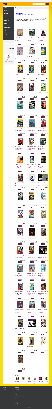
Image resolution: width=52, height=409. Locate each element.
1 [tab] (28, 383)
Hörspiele (5, 30)
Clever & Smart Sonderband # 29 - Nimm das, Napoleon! (20, 92)
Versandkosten (23, 97)
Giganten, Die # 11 (29, 37)
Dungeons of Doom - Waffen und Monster (31, 74)
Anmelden (11, 48)
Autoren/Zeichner (6, 20)
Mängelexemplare (6, 13)
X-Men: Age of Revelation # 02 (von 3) (20, 183)
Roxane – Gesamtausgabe (42, 200)
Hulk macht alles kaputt (18, 345)
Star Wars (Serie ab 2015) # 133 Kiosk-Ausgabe (31, 92)
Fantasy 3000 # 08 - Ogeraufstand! (20, 128)
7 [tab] (34, 383)
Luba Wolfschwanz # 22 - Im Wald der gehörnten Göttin (31, 146)
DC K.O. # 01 (40, 164)
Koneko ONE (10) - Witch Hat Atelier (31, 164)
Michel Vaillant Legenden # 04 (31, 128)
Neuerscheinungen (6, 9)
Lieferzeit (5, 389)
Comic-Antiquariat (6, 10)
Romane (5, 17)
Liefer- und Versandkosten (18, 390)
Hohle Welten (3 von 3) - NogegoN (19, 37)
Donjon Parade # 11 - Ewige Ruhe (31, 110)
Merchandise (5, 31)
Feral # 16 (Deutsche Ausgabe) (42, 327)
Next (48, 383)
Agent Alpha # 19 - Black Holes (19, 110)
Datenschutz (16, 403)
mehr (13, 51)
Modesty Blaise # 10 (41, 255)
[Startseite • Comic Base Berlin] (8, 4)
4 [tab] (31, 383)
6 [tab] (33, 383)
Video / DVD (5, 33)
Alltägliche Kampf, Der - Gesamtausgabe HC (30, 237)
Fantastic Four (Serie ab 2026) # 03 (43, 309)
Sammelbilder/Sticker (7, 27)
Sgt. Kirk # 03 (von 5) (41, 146)
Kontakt (17, 7)
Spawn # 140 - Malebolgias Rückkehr (19, 292)
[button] (34, 4)
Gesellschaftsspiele (6, 24)
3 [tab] (30, 383)
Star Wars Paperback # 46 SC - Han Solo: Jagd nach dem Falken (43, 292)
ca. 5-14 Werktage (20, 112)
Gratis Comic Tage (6, 37)
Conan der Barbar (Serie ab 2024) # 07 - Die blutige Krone (20, 364)
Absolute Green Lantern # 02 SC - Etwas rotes (31, 292)
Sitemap (16, 402)
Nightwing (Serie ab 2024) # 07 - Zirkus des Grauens (19, 146)
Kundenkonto (38, 11)
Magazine (5, 16)
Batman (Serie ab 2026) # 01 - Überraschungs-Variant (31, 346)
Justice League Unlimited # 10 (42, 110)
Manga (5, 14)
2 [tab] (29, 383)
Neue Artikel (5, 38)
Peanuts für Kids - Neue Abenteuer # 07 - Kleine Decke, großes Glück (43, 92)
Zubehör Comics (6, 34)
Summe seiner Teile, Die (41, 37)
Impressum (21, 7)
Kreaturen (16, 164)
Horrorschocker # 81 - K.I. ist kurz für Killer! (19, 74)
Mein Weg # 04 (17, 55)
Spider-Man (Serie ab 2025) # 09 (19, 200)
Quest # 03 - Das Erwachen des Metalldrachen (31, 273)
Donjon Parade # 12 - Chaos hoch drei (19, 310)
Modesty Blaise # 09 (29, 327)
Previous (15, 383)
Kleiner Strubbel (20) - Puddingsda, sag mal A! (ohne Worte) (20, 255)
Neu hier (16, 398)
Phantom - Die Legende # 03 (42, 182)
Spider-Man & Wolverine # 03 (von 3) (31, 255)
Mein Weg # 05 (40, 273)
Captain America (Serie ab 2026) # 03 (43, 128)
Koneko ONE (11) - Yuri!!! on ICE (31, 182)
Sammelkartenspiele (7, 26)
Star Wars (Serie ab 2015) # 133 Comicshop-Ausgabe (42, 74)
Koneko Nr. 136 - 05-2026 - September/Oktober (30, 56)
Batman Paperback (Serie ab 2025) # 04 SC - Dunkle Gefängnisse (20, 328)
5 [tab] (32, 383)
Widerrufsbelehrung (17, 389)
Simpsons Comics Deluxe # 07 (42, 55)
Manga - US (5, 23)
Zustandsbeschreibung (18, 399)
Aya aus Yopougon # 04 (18, 273)
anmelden (28, 11)
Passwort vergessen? (6, 48)
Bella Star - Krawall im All (30, 200)
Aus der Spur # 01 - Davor (30, 309)
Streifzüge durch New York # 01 (42, 345)
